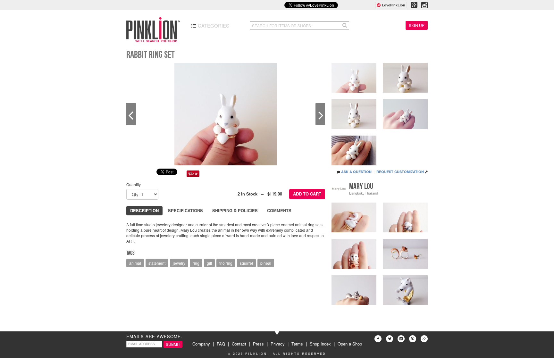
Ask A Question (356, 171)
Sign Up (416, 25)
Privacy (278, 344)
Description (144, 210)
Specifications (185, 210)
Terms (297, 344)
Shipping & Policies (235, 210)
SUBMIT (173, 344)
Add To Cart (307, 194)
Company (201, 344)
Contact (239, 344)
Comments (279, 210)
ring (196, 263)
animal (135, 263)
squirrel (246, 263)
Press (258, 344)
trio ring (225, 263)
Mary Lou (361, 186)
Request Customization (400, 171)
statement (156, 263)
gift (209, 263)
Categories (213, 25)
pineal (265, 263)
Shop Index (320, 344)
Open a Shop (350, 344)
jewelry (179, 263)
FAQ (221, 344)
